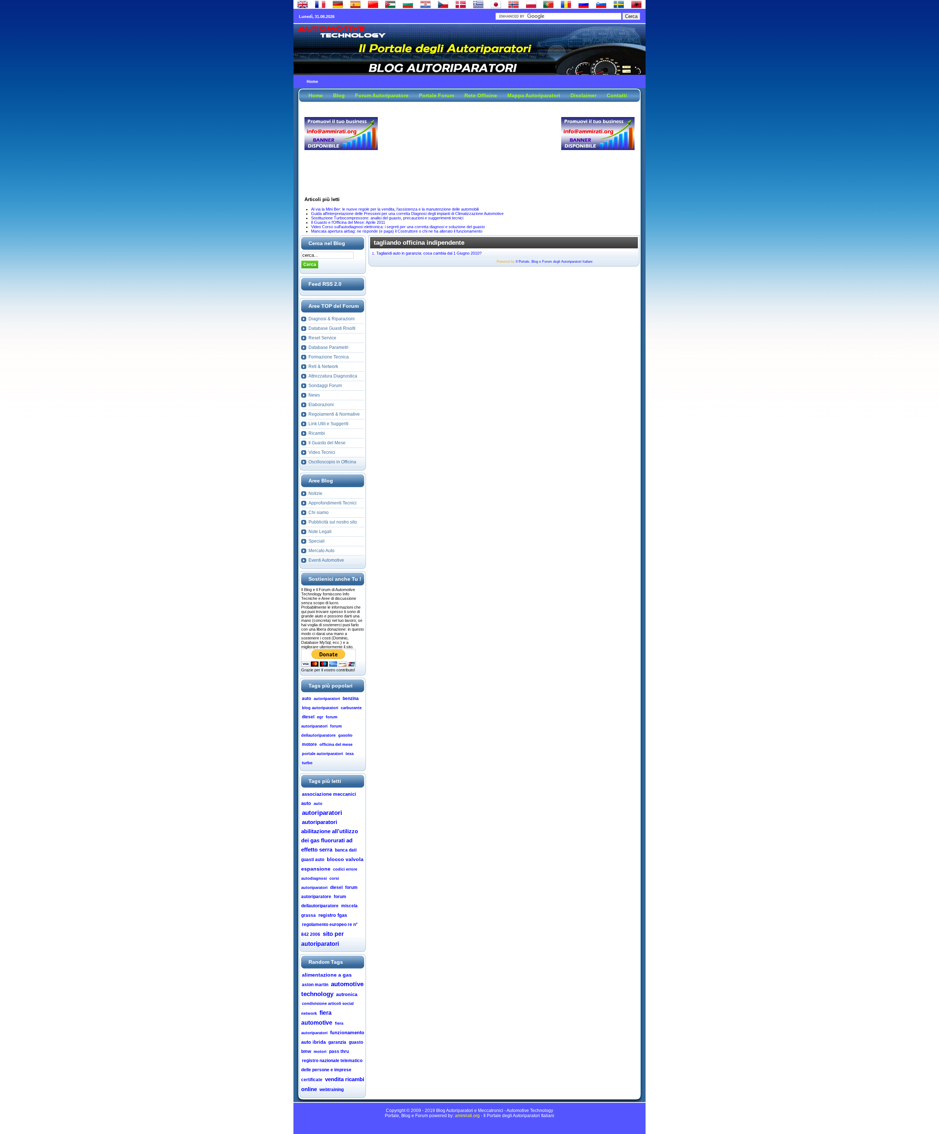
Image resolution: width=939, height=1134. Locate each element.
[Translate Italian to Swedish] (619, 6)
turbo (307, 763)
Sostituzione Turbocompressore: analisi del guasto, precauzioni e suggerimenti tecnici (387, 218)
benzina (351, 698)
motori (320, 1051)
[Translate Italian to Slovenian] (601, 6)
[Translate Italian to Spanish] (355, 6)
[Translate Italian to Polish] (531, 6)
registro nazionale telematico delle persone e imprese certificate (331, 1070)
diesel (308, 716)
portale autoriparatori (322, 753)
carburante (351, 707)
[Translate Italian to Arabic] (390, 6)
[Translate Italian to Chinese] (373, 6)
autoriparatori (327, 698)
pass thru (339, 1051)
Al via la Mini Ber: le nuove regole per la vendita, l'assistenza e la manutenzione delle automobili (395, 209)
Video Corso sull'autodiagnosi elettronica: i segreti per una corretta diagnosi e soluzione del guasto (398, 227)
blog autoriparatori (320, 707)
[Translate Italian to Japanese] (496, 6)
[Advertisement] (469, 134)
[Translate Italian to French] (320, 6)
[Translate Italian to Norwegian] (513, 6)
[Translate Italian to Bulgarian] (408, 6)
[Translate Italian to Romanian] (566, 6)
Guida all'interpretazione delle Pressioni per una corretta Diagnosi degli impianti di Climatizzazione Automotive (407, 213)
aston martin (315, 984)
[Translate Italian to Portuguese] (548, 6)
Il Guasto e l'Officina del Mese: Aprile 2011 (348, 222)
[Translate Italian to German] (338, 6)
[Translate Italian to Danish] (461, 6)
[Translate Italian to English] (302, 6)
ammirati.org (467, 1115)
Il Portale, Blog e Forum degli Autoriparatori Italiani (554, 261)
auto (306, 698)
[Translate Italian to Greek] (478, 6)
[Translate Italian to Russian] (583, 6)
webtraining (331, 1089)
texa (350, 753)
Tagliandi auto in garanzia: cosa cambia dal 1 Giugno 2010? (429, 253)
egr (320, 717)
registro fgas (332, 915)
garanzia (337, 1042)
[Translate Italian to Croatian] (425, 6)
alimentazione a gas (327, 975)
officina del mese (335, 744)
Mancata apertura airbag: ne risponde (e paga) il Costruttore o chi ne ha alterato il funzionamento (396, 231)
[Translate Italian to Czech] (443, 6)
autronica (346, 994)
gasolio (345, 735)
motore (309, 744)
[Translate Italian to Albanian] (636, 6)
